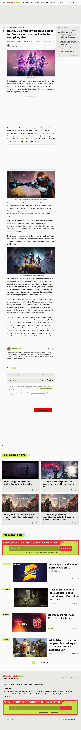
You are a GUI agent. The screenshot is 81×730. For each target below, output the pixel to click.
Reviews (44, 2)
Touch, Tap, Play (50, 694)
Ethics (12, 684)
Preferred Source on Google (39, 393)
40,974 (43, 662)
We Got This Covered (66, 691)
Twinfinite (18, 691)
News (37, 2)
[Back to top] (2, 445)
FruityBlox (59, 694)
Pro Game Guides (8, 691)
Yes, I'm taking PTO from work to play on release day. (68, 36)
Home (9, 27)
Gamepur (25, 691)
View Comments (43, 410)
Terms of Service (43, 552)
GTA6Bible (6, 696)
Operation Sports (29, 694)
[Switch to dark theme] (73, 2)
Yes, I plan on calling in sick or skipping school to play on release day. (68, 42)
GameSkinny (19, 694)
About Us (6, 684)
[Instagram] (47, 348)
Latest (61, 2)
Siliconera (56, 691)
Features (53, 2)
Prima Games (48, 691)
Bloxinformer (68, 694)
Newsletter (28, 2)
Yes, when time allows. (66, 48)
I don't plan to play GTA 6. (67, 51)
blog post (22, 139)
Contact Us (19, 684)
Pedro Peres (14, 45)
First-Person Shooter (19, 27)
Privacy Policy (54, 552)
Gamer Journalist (8, 694)
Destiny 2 (13, 368)
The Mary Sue (40, 694)
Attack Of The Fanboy (35, 691)
